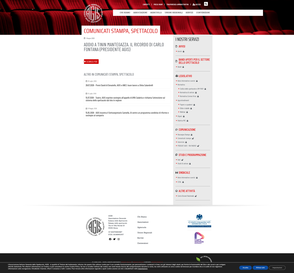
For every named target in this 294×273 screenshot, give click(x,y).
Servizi (189, 12)
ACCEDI (198, 4)
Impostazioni (277, 268)
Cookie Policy (75, 267)
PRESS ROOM (158, 4)
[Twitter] (114, 239)
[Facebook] (110, 239)
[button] (206, 4)
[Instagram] (118, 239)
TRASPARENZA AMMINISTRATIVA (178, 4)
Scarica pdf (92, 61)
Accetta (245, 268)
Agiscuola (156, 12)
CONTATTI (146, 4)
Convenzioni (203, 12)
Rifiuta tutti (260, 268)
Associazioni (140, 12)
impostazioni (142, 269)
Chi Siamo (125, 12)
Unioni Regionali (174, 12)
